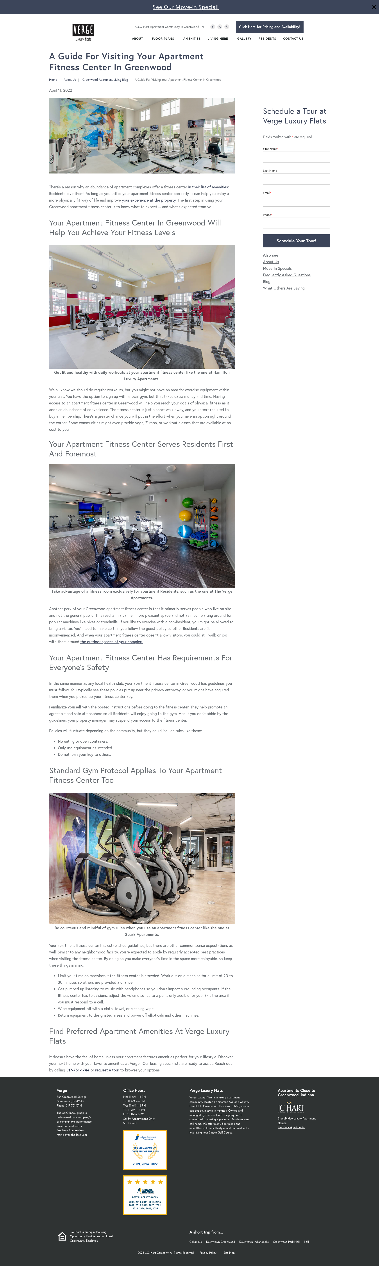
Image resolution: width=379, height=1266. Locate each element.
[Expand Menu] (145, 39)
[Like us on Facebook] (212, 26)
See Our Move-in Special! (186, 7)
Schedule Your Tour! (296, 241)
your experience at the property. (149, 200)
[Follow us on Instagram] (226, 26)
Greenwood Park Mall (286, 1242)
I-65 (306, 1242)
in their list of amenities (208, 187)
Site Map (229, 1253)
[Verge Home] (83, 31)
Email (266, 193)
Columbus (196, 1242)
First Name (270, 149)
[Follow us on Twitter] (219, 26)
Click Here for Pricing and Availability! (269, 26)
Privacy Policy (208, 1253)
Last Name (270, 171)
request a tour (107, 1070)
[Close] (374, 7)
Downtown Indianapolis (254, 1242)
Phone (267, 215)
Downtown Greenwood (220, 1242)
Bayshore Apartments (291, 1127)
